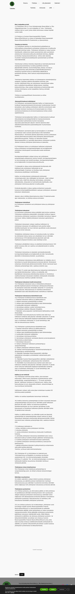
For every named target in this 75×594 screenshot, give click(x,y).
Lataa (22, 574)
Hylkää (52, 589)
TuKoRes (12, 8)
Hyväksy (44, 589)
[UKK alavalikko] (53, 7)
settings (12, 592)
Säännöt (17, 574)
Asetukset (61, 589)
